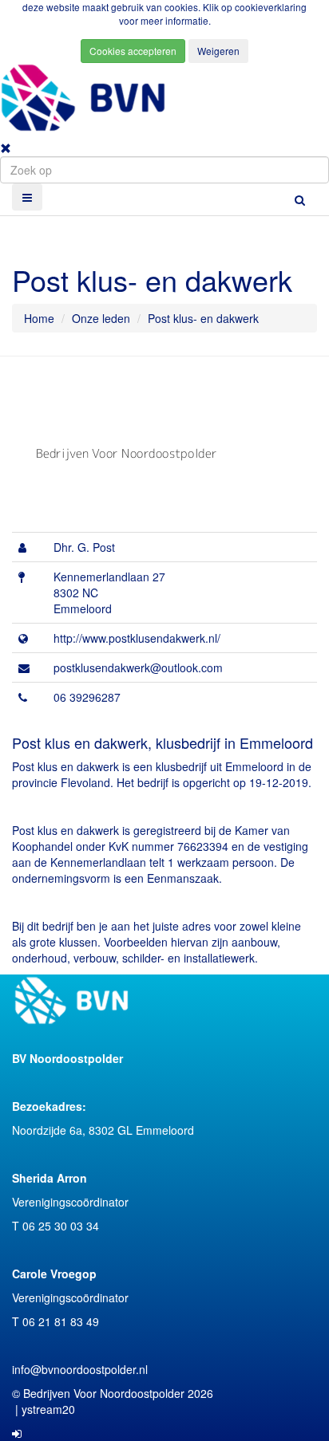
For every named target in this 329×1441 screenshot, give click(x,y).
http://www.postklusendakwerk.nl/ (137, 638)
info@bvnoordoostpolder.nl (80, 1369)
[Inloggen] (17, 1433)
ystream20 (48, 1409)
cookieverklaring (271, 7)
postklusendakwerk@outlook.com (138, 667)
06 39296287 (87, 697)
